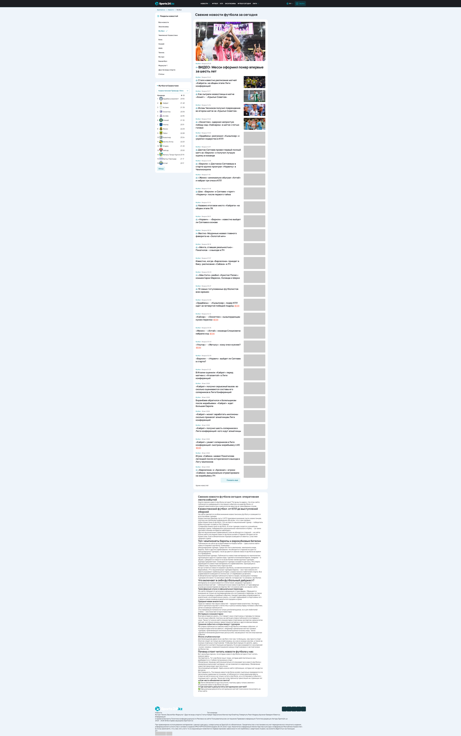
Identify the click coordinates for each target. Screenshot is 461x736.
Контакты (167, 719)
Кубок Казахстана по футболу (209, 522)
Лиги (255, 4)
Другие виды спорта (166, 70)
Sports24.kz (161, 10)
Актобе (165, 116)
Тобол (165, 133)
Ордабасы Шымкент (171, 99)
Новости (204, 4)
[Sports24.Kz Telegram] (289, 709)
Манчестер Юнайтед (230, 714)
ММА (160, 48)
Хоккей (161, 44)
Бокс (160, 39)
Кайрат (165, 103)
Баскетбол (162, 61)
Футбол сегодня (244, 4)
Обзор (161, 169)
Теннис (161, 52)
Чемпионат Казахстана (168, 35)
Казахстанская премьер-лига (210, 518)
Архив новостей (202, 485)
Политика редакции (264, 719)
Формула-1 (162, 65)
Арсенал (262, 714)
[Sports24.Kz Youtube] (293, 709)
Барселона (217, 714)
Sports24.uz (283, 719)
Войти (302, 3)
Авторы (275, 719)
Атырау (166, 146)
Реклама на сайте (204, 719)
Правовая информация (246, 719)
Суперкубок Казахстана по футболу (212, 526)
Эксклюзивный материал (208, 668)
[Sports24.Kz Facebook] (284, 709)
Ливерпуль (243, 714)
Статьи (161, 74)
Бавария (269, 714)
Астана (166, 107)
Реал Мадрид (253, 714)
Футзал (161, 57)
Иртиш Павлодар (169, 159)
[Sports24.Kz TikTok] (298, 709)
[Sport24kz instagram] (303, 709)
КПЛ (221, 4)
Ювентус (276, 714)
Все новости (163, 22)
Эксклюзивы (230, 4)
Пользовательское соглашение (224, 719)
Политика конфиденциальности (184, 719)
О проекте (159, 719)
